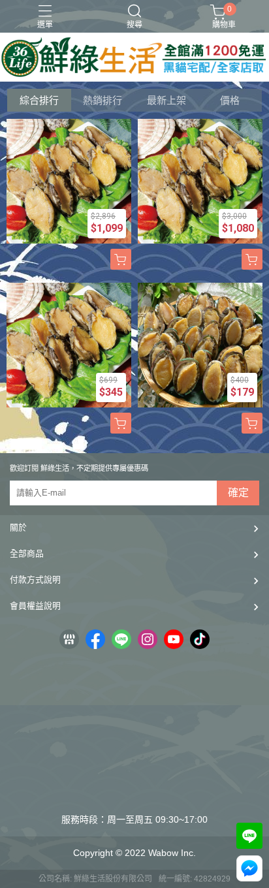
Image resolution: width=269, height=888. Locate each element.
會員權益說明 (35, 605)
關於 (18, 527)
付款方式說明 (35, 579)
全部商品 (27, 553)
